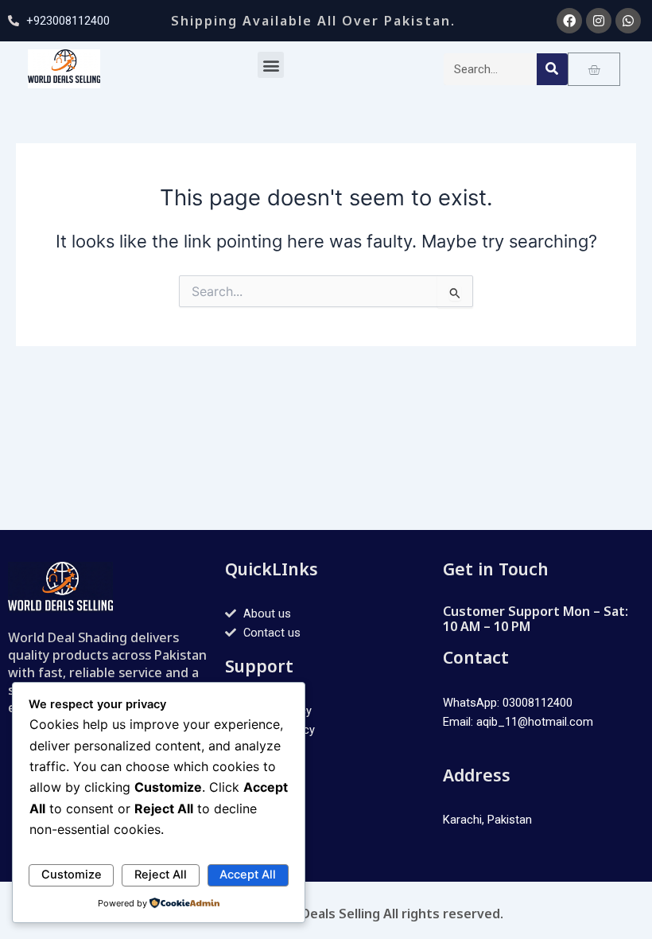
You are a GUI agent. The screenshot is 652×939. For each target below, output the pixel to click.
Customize (71, 874)
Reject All (160, 874)
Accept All (247, 874)
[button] (271, 65)
